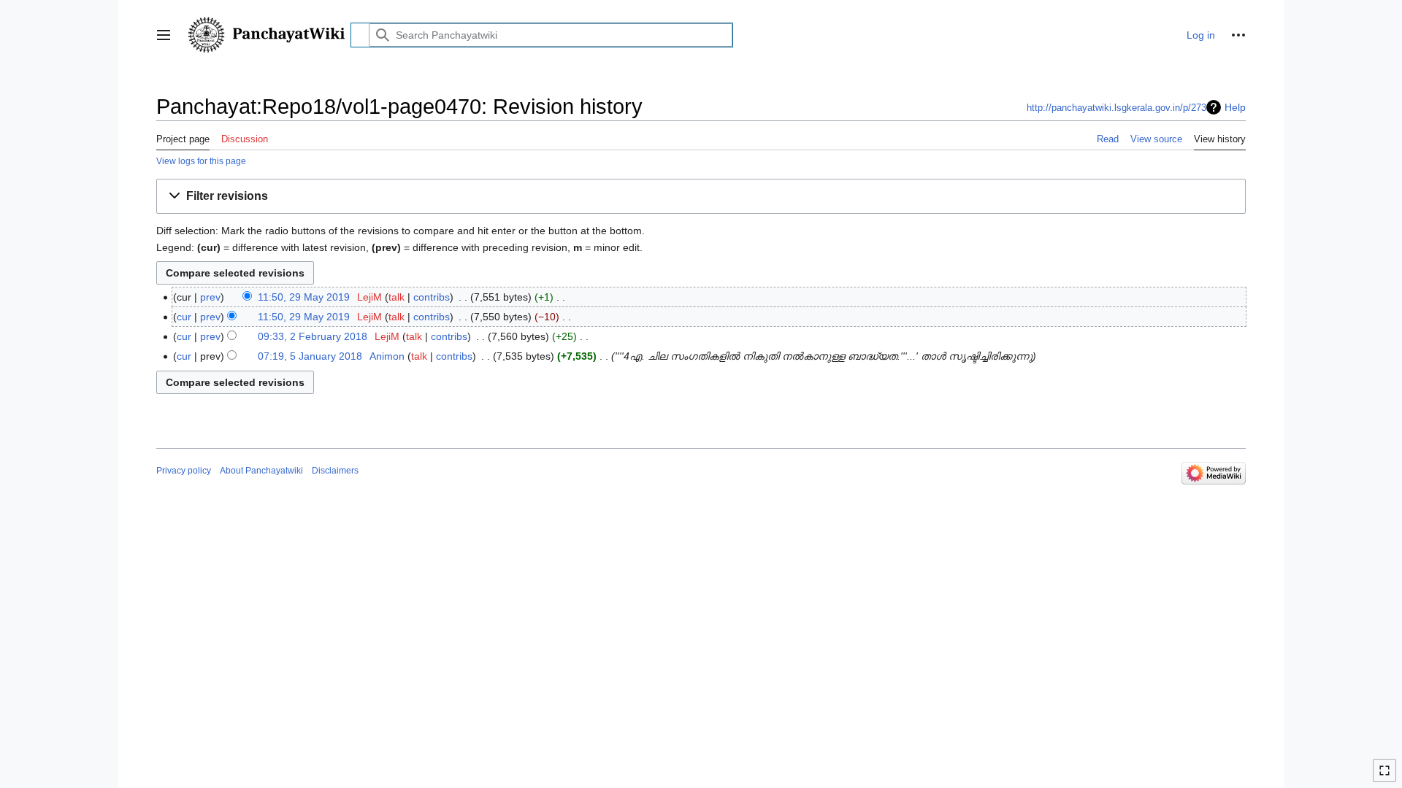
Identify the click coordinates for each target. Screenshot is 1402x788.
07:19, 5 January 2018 (310, 356)
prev (210, 297)
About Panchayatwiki (261, 471)
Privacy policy (183, 471)
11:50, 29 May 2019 (304, 297)
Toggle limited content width (1386, 776)
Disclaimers (335, 471)
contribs (431, 297)
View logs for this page (201, 161)
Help (1235, 107)
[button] (163, 35)
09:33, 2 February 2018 (312, 336)
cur (184, 316)
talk (396, 297)
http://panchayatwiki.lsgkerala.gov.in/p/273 (1116, 107)
